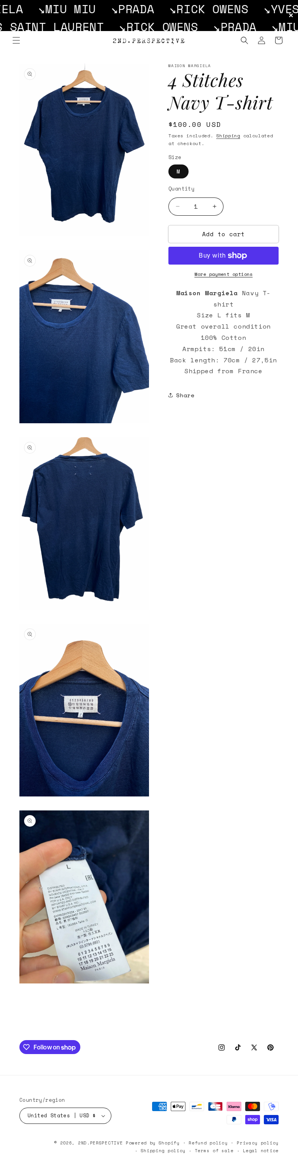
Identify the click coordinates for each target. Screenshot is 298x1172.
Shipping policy (163, 1151)
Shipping (228, 135)
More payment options (223, 274)
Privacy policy (258, 1143)
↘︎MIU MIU (35, 8)
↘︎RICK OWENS (177, 8)
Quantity (181, 188)
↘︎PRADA (101, 8)
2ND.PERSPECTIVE (100, 1143)
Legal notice (261, 1151)
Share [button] (185, 395)
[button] (16, 40)
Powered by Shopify (153, 1143)
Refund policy (208, 1143)
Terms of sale (214, 1151)
